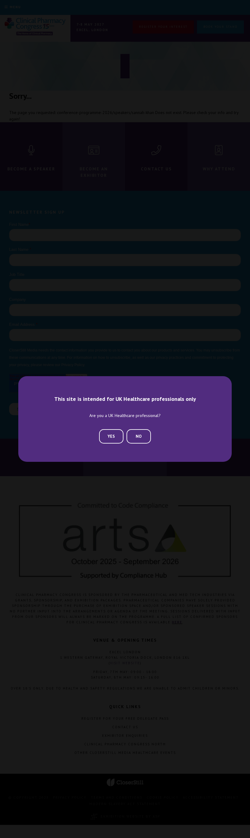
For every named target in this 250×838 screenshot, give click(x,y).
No (139, 436)
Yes (111, 436)
